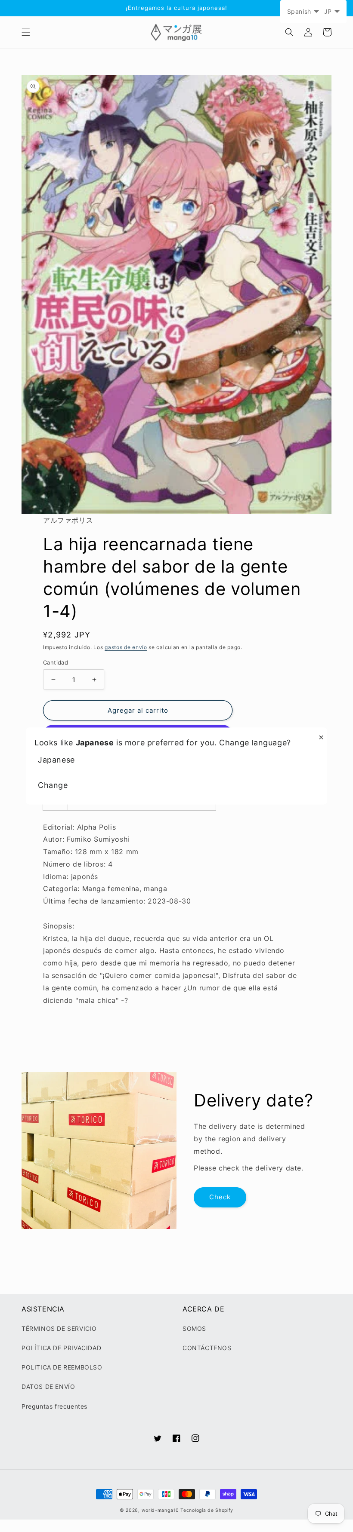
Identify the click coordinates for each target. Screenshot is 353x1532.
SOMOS (194, 1328)
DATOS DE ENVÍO (48, 1386)
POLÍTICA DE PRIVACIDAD (61, 1347)
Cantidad (55, 662)
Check (220, 1197)
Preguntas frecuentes (54, 1406)
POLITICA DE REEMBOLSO (62, 1367)
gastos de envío (126, 647)
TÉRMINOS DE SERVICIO (59, 1328)
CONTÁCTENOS (207, 1347)
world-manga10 (160, 1510)
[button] (25, 32)
